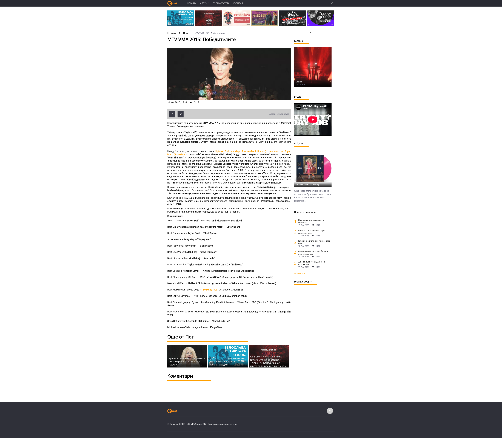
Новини (191, 3)
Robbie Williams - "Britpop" (308, 184)
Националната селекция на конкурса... (311, 221)
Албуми (204, 3)
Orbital (298, 81)
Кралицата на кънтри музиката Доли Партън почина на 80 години (187, 361)
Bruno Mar (180, 154)
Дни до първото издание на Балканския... (311, 263)
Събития (238, 3)
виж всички (299, 273)
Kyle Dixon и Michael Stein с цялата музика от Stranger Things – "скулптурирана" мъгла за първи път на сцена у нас (268, 363)
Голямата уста (221, 3)
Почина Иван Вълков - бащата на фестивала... (313, 252)
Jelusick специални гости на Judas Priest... (314, 242)
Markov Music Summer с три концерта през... (311, 231)
